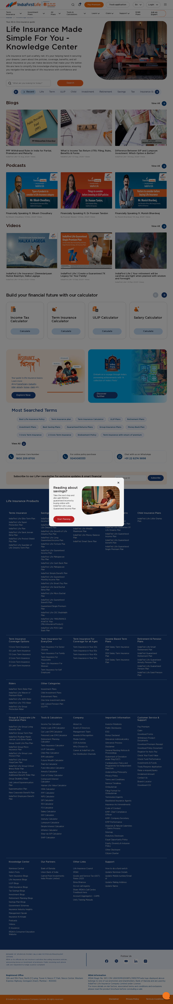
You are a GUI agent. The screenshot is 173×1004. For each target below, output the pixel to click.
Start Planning (63, 519)
